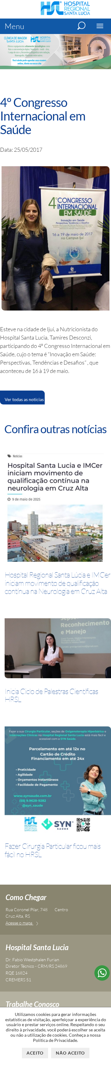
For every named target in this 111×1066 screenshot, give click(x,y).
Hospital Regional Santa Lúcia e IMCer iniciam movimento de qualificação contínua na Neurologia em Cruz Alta (57, 583)
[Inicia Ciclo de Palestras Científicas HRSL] (58, 649)
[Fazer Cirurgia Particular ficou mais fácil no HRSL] (58, 780)
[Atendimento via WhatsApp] (102, 978)
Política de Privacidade (55, 1040)
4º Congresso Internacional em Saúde (42, 116)
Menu (14, 26)
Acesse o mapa (19, 922)
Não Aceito (70, 1052)
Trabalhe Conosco (32, 1004)
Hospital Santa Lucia (37, 947)
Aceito (35, 1052)
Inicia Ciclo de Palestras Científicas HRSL (51, 695)
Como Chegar (26, 897)
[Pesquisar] (81, 26)
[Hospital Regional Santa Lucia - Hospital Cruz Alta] (65, 14)
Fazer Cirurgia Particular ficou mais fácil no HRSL (53, 850)
